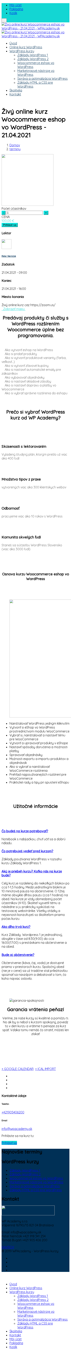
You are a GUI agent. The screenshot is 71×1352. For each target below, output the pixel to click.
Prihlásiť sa (9, 224)
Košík (13, 13)
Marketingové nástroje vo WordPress (36, 1182)
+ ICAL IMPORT (45, 1069)
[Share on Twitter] (10, 1080)
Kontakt (15, 94)
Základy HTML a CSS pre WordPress (35, 1190)
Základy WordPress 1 (32, 55)
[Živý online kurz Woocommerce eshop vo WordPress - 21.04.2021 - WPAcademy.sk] (35, 28)
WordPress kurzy (21, 51)
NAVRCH (8, 1247)
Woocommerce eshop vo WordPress (36, 1178)
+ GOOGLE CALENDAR (18, 1069)
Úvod (13, 43)
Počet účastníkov (14, 209)
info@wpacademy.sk (17, 1129)
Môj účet (15, 5)
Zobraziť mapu (13, 309)
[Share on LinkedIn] (10, 1084)
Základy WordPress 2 (33, 59)
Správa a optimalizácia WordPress (42, 79)
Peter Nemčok (9, 256)
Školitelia (15, 90)
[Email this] (10, 1088)
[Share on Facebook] (10, 1076)
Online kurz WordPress (25, 47)
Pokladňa (16, 9)
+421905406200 (13, 1112)
